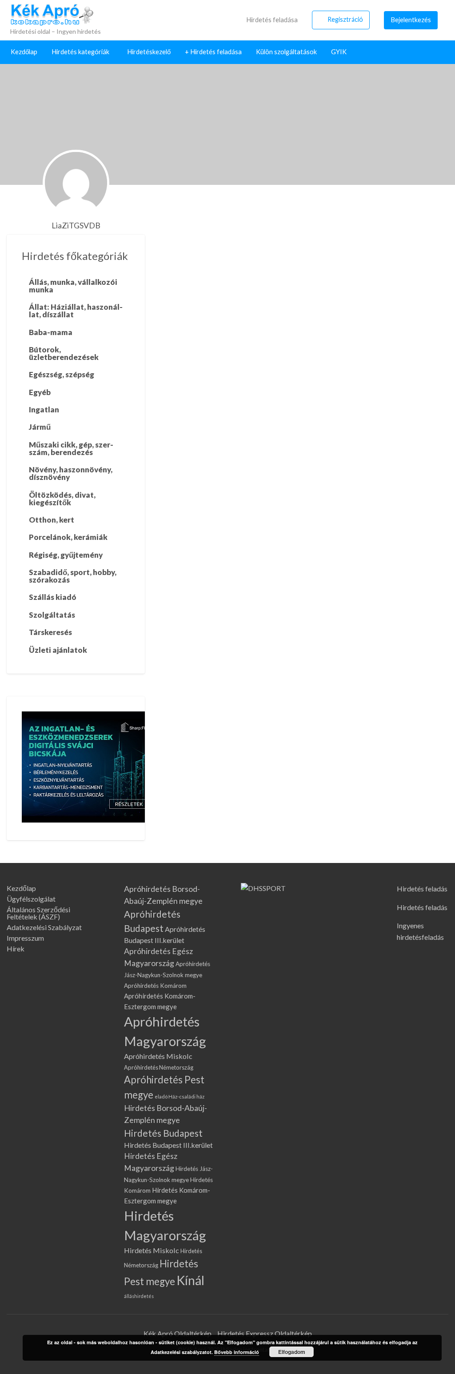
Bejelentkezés (411, 20)
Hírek (15, 948)
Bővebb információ (236, 1352)
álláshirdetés (139, 1296)
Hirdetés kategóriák (80, 52)
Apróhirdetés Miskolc (158, 1056)
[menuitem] (267, 20)
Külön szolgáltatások (286, 52)
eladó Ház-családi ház (179, 1096)
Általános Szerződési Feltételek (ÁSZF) (38, 913)
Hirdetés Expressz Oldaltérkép (264, 1333)
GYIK (339, 52)
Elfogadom (291, 1352)
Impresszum (25, 938)
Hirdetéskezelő (149, 52)
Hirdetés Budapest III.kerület (168, 1145)
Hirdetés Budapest (163, 1132)
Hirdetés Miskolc (151, 1250)
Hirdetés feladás (422, 888)
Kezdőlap (24, 52)
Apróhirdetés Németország (158, 1067)
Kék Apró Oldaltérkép (178, 1333)
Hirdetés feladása (271, 20)
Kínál (190, 1280)
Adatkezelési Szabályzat (44, 927)
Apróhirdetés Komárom (155, 985)
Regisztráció (345, 19)
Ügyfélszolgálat (31, 899)
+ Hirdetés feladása (213, 52)
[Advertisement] (303, 301)
